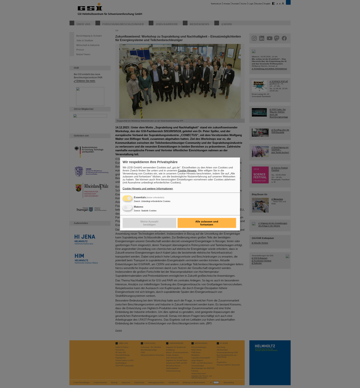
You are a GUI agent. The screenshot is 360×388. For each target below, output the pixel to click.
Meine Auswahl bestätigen (149, 223)
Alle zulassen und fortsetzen (206, 223)
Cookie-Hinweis (187, 170)
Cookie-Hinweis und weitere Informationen (148, 188)
